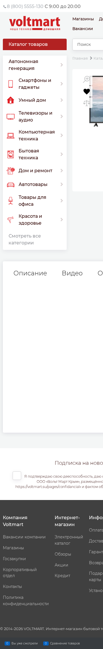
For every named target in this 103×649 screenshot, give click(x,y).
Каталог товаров (28, 44)
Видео (72, 273)
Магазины (83, 18)
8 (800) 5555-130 (25, 6)
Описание (30, 273)
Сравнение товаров (65, 643)
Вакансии (82, 28)
